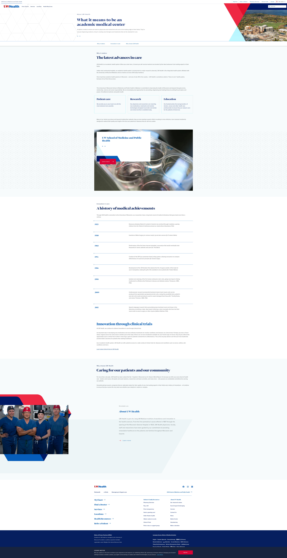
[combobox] (278, 6)
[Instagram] (187, 486)
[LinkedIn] (191, 486)
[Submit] (269, 6)
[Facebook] (183, 486)
